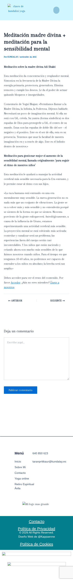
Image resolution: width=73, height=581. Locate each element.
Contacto (20, 472)
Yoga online (22, 478)
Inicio (18, 461)
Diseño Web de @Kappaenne (36, 536)
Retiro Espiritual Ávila (24, 486)
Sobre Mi (20, 467)
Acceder (15, 282)
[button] (56, 10)
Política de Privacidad (36, 529)
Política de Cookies (36, 544)
